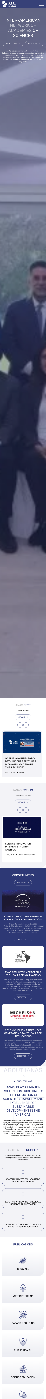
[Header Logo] (9, 4)
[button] (20, 725)
